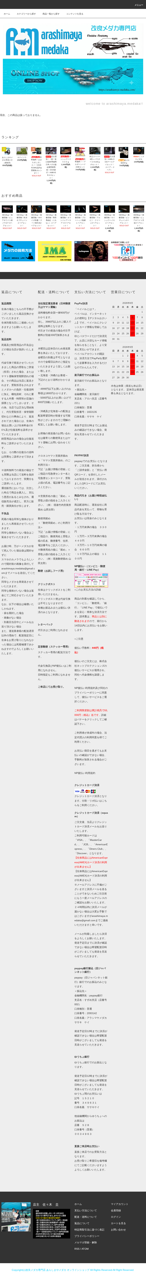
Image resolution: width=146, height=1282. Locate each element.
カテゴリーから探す (26, 14)
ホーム (7, 14)
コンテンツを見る (74, 14)
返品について (81, 1223)
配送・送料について (85, 1216)
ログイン (116, 1216)
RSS (76, 1248)
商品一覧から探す (51, 14)
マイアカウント (119, 1204)
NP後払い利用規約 (84, 773)
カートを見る (118, 1223)
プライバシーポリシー (86, 1236)
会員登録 (116, 1210)
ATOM (85, 1248)
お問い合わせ (118, 1229)
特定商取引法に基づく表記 (89, 1229)
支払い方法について (85, 1210)
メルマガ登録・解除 (85, 1242)
